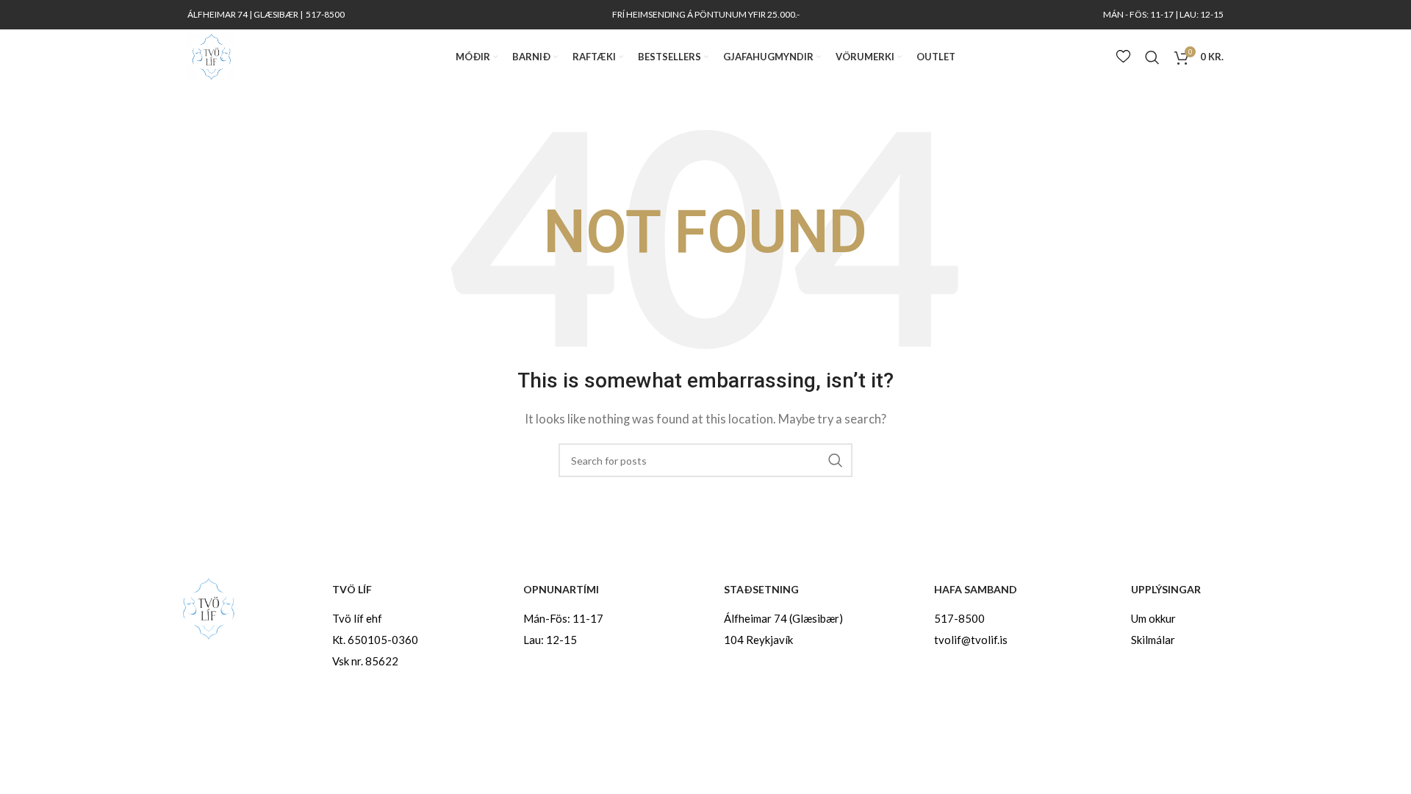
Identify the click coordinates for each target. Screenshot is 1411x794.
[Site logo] (211, 55)
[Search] (1152, 57)
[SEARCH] (835, 460)
